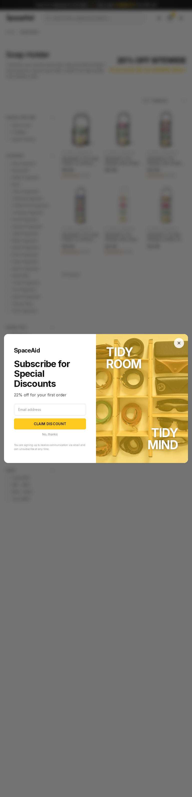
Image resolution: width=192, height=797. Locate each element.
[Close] (179, 343)
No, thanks (50, 434)
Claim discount (50, 424)
